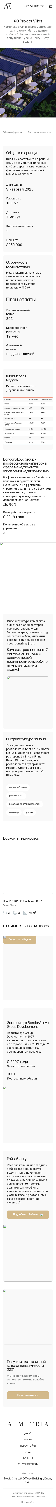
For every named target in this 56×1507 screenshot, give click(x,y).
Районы (28, 1439)
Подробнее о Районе (25, 1214)
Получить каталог (28, 1395)
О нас (28, 1452)
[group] (28, 574)
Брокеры (28, 1458)
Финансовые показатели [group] (39, 132)
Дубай (27, 1433)
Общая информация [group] (12, 132)
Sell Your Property (28, 1464)
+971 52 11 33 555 (34, 6)
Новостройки (28, 1446)
